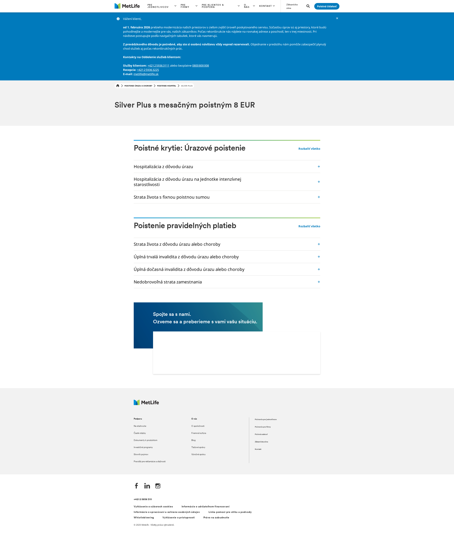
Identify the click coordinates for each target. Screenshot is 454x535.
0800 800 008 (200, 65)
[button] (162, 6)
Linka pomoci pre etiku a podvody (230, 512)
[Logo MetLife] (146, 404)
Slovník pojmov (141, 455)
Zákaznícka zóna (261, 442)
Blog (193, 440)
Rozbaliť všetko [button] (309, 149)
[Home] (118, 86)
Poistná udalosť (261, 434)
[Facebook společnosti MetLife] (136, 486)
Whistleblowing (144, 517)
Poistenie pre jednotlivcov (266, 420)
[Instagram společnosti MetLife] (158, 486)
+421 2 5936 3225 (148, 70)
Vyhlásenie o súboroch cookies (153, 506)
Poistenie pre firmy (263, 427)
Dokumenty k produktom (145, 440)
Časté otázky (140, 433)
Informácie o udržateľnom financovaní (206, 506)
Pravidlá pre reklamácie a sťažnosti (150, 462)
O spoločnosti (197, 426)
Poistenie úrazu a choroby (138, 86)
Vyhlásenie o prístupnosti (178, 517)
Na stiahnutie (140, 426)
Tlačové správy (198, 447)
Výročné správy (198, 455)
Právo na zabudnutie (216, 517)
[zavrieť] (337, 18)
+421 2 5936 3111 (158, 65)
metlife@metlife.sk (146, 74)
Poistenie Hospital (166, 86)
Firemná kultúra (198, 433)
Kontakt (258, 449)
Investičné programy (143, 447)
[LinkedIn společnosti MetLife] (147, 486)
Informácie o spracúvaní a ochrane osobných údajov (167, 512)
